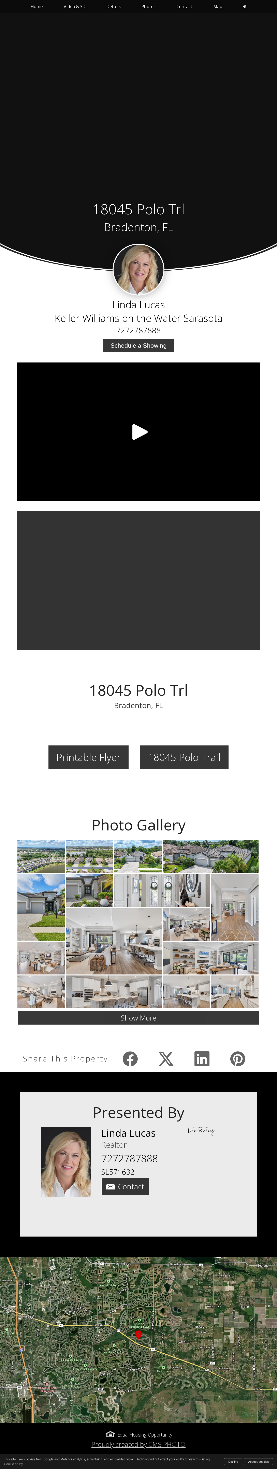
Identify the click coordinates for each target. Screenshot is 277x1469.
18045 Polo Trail (184, 757)
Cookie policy (13, 1464)
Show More (138, 1018)
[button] (138, 1340)
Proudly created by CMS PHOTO (138, 1444)
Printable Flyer (88, 757)
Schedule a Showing (139, 345)
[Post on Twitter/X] (166, 1059)
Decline (233, 1461)
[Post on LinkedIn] (202, 1059)
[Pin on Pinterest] (238, 1059)
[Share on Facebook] (130, 1059)
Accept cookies (258, 1461)
